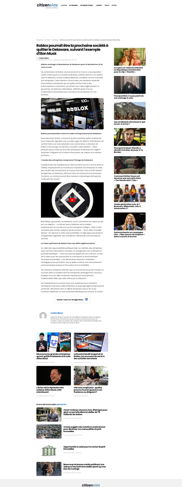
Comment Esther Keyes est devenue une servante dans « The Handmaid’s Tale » (127, 178)
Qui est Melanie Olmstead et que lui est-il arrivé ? (129, 123)
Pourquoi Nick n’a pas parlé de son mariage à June (129, 97)
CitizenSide (39, 40)
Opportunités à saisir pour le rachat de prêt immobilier (84, 447)
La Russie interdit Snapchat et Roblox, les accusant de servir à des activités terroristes (89, 356)
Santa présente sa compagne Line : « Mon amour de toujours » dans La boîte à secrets (129, 234)
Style (114, 5)
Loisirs (99, 5)
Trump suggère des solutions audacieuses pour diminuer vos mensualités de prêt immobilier (84, 429)
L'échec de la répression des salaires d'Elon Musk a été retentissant (50, 389)
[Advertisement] (91, 25)
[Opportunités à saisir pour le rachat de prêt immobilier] (49, 450)
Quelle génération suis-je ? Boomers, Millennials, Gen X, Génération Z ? (127, 206)
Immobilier (55, 40)
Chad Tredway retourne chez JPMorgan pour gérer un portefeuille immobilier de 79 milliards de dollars (85, 412)
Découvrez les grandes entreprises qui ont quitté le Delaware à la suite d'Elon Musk (53, 356)
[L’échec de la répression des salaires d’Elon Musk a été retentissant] (53, 375)
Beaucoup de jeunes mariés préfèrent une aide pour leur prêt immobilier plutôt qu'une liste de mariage (84, 466)
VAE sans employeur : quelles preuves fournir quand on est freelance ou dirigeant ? (88, 389)
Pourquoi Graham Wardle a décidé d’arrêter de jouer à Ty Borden (128, 150)
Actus (64, 5)
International (86, 5)
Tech (107, 5)
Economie (73, 5)
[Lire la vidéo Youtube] (72, 200)
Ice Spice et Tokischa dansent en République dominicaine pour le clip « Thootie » (128, 69)
